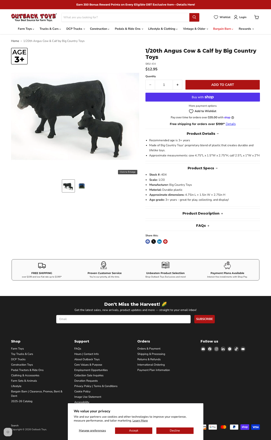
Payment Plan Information (153, 370)
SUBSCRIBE (204, 319)
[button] (68, 186)
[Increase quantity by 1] (177, 85)
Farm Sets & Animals (24, 381)
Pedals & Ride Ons (128, 29)
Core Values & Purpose (88, 365)
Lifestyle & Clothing (162, 29)
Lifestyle (16, 386)
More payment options (203, 105)
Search (14, 425)
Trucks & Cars (49, 29)
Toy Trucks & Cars (22, 354)
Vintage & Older (194, 29)
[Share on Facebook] (147, 241)
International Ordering (151, 365)
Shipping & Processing (151, 354)
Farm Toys (25, 29)
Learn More (140, 421)
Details (231, 124)
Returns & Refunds (149, 359)
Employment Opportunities (91, 370)
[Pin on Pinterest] (165, 241)
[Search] (194, 17)
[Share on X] (153, 241)
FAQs (77, 348)
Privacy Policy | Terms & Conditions (95, 386)
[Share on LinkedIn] (159, 241)
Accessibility (81, 402)
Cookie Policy (82, 391)
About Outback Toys (87, 359)
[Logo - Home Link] (34, 17)
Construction (99, 29)
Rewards (245, 29)
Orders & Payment (148, 348)
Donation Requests (86, 381)
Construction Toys (22, 365)
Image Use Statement (87, 397)
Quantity (150, 76)
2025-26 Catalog (21, 401)
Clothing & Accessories (25, 375)
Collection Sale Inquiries (88, 375)
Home (15, 41)
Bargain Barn (222, 29)
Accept (133, 431)
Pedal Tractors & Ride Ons (27, 370)
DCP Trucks (74, 29)
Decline (175, 431)
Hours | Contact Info (86, 354)
